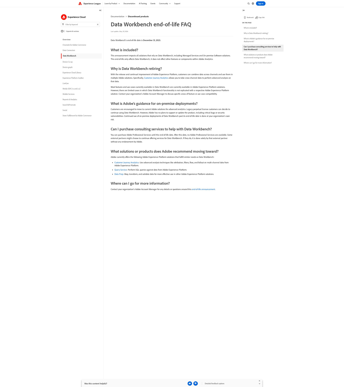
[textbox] (80, 24)
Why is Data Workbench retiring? (256, 33)
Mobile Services (68, 94)
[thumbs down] (195, 383)
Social (65, 110)
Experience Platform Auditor (73, 78)
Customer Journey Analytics (156, 77)
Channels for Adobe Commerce (74, 45)
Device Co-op (68, 62)
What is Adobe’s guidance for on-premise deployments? (259, 40)
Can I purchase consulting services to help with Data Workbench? (262, 48)
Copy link (261, 17)
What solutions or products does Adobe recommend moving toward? (258, 56)
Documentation (117, 16)
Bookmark (250, 17)
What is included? (250, 28)
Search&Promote (69, 105)
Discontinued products (138, 16)
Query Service (120, 169)
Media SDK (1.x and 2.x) (71, 88)
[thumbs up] (190, 383)
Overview (67, 39)
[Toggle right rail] (243, 10)
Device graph (68, 67)
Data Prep (118, 174)
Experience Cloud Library (72, 72)
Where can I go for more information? (258, 63)
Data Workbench (69, 56)
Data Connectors (69, 50)
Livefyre (66, 83)
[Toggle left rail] (100, 10)
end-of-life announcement (203, 189)
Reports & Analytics (70, 99)
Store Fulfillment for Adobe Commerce (77, 115)
